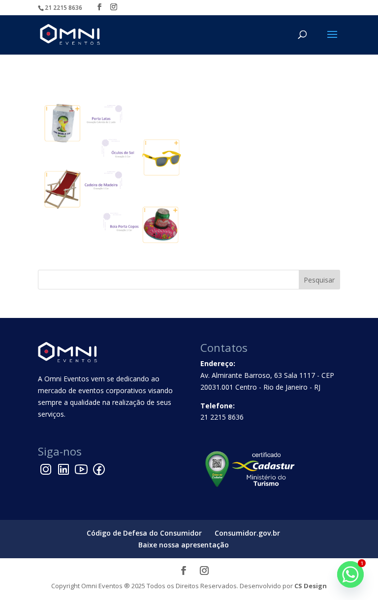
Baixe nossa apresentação (183, 544)
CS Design (310, 585)
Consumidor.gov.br (247, 533)
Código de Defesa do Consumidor (144, 533)
